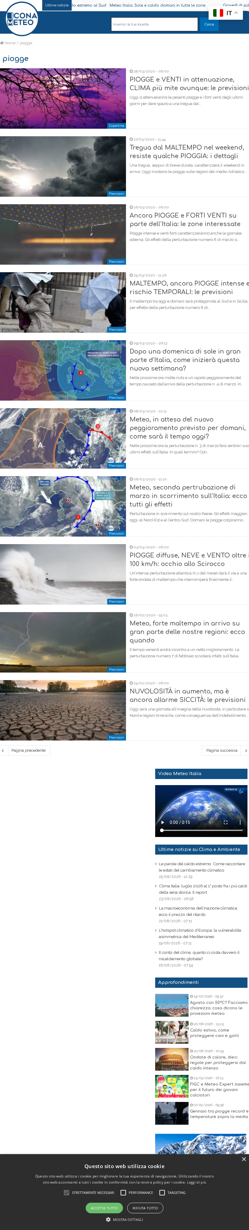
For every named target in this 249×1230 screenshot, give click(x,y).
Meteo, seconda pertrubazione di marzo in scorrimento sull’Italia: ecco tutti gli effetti (188, 496)
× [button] (243, 1159)
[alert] (124, 1192)
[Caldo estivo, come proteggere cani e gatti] (172, 1032)
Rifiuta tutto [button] (145, 1208)
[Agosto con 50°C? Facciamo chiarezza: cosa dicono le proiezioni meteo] (172, 1005)
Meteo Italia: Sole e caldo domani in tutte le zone (128, 5)
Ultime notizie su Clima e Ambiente (199, 849)
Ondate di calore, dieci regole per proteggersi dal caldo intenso (218, 1062)
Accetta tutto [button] (104, 1208)
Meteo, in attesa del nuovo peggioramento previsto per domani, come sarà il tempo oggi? (188, 428)
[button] (124, 1219)
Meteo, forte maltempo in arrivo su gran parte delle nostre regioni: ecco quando (187, 632)
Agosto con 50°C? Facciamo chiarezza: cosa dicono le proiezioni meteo (219, 1008)
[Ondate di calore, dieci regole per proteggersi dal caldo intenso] (172, 1059)
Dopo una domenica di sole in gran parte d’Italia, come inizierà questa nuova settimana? (185, 360)
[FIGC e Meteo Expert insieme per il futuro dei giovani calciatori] (172, 1086)
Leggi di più (196, 1182)
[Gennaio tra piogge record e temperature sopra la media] (172, 1113)
